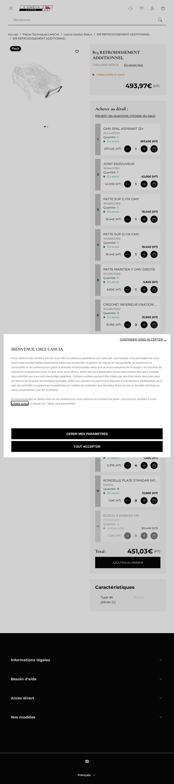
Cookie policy (19, 403)
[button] (143, 339)
